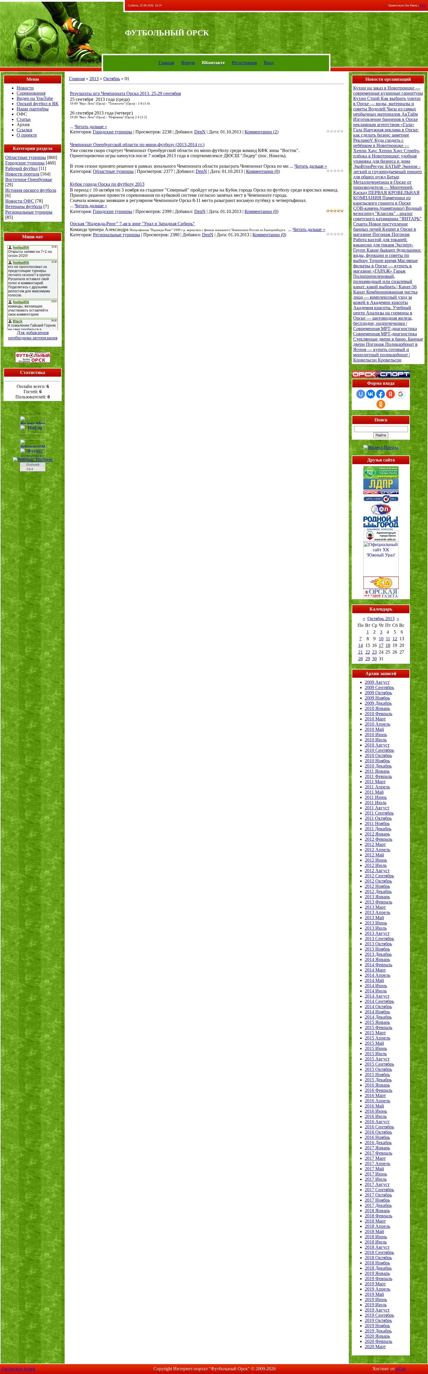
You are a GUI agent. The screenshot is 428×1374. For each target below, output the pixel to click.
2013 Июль (376, 928)
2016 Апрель (377, 1100)
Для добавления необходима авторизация (32, 335)
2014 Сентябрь (379, 1001)
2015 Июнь (376, 1048)
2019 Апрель (377, 1289)
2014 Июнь (376, 985)
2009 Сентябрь (379, 687)
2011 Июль (375, 802)
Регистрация (244, 62)
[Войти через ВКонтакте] (370, 394)
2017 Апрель (377, 1163)
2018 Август (377, 1247)
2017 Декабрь (378, 1205)
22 (367, 652)
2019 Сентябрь (379, 1315)
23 (374, 652)
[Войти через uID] (360, 394)
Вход (269, 62)
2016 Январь (377, 1085)
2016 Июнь (376, 1111)
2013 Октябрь (378, 943)
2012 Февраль (378, 839)
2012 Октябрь (378, 881)
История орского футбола (30, 190)
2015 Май (374, 1043)
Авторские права (18, 1368)
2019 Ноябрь (377, 1325)
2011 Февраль (378, 776)
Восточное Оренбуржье (28, 179)
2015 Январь (377, 1022)
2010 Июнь (376, 734)
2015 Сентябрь (379, 1064)
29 (367, 658)
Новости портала (22, 173)
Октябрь (111, 78)
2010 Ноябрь (377, 760)
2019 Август (377, 1309)
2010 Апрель (377, 724)
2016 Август (377, 1121)
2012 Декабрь (378, 891)
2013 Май (374, 917)
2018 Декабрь (378, 1268)
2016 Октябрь (378, 1132)
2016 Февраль (378, 1090)
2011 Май (374, 792)
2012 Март (375, 844)
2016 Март (375, 1095)
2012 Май (374, 854)
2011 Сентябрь (379, 813)
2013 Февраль (378, 901)
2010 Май (374, 729)
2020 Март (375, 1346)
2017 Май (374, 1168)
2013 (94, 78)
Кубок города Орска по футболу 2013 (107, 184)
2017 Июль (376, 1179)
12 (394, 638)
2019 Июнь (376, 1299)
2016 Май (374, 1105)
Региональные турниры (28, 212)
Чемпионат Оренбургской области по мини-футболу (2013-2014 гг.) (137, 144)
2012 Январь (377, 833)
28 (360, 658)
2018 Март (375, 1221)
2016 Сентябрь (379, 1126)
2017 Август (377, 1184)
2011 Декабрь (378, 828)
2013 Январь (377, 896)
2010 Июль (376, 739)
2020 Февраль (378, 1341)
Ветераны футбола (23, 206)
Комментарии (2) (261, 131)
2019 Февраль (378, 1278)
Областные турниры (25, 157)
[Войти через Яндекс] (390, 394)
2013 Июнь (376, 922)
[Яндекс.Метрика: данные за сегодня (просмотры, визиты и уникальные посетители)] (32, 420)
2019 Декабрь (378, 1330)
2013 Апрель (377, 912)
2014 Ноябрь (377, 1011)
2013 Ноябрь (377, 949)
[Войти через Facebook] (380, 394)
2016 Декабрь (378, 1142)
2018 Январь (377, 1210)
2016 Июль (376, 1116)
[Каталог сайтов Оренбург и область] (33, 472)
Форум (188, 62)
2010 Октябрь (378, 755)
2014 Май (374, 980)
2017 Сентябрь (379, 1189)
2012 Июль (376, 865)
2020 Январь (377, 1336)
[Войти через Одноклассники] (380, 404)
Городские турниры (25, 162)
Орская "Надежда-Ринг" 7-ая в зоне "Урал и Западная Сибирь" (132, 223)
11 (388, 638)
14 (360, 645)
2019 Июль (376, 1304)
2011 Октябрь (378, 818)
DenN (200, 131)
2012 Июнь (376, 860)
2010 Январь (377, 708)
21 (360, 652)
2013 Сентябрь (379, 938)
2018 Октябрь (378, 1257)
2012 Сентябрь (379, 875)
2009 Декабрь (378, 703)
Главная (166, 62)
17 (381, 645)
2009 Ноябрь (377, 697)
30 (374, 658)
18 (387, 645)
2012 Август (377, 870)
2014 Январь (377, 959)
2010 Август (377, 745)
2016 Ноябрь (377, 1137)
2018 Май (374, 1231)
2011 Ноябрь (377, 823)
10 (381, 638)
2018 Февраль (378, 1215)
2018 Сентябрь (379, 1252)
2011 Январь (377, 771)
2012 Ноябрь (377, 886)
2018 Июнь (376, 1236)
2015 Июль (376, 1053)
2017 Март (375, 1158)
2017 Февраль (378, 1153)
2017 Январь (377, 1147)
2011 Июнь (376, 797)
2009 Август (377, 682)
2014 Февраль (378, 964)
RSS (422, 5)
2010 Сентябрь (379, 750)
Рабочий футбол (21, 168)
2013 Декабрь (378, 954)
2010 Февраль (378, 713)
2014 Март (375, 969)
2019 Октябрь (378, 1320)
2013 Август (377, 933)
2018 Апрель (377, 1226)
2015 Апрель (377, 1037)
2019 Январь (377, 1273)
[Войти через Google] (400, 394)
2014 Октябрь (378, 1006)
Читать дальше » (91, 126)
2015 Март (375, 1032)
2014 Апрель (377, 975)
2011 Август (377, 807)
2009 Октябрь (378, 692)
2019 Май (374, 1294)
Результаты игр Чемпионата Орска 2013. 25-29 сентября (125, 93)
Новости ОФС (19, 200)
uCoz (401, 1368)
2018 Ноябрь (377, 1262)
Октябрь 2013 (381, 618)
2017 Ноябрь (377, 1200)
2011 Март (375, 781)
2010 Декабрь (378, 765)
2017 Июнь (376, 1173)
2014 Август (377, 996)
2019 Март (375, 1283)
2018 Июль (376, 1241)
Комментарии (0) (263, 171)
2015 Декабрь (378, 1079)
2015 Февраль (378, 1027)
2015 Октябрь (378, 1069)
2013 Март (375, 907)
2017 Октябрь (378, 1194)
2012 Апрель (377, 849)
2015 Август (377, 1058)
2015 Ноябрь (377, 1074)
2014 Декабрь (378, 1017)
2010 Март (375, 718)
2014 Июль (376, 990)
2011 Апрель (377, 786)
